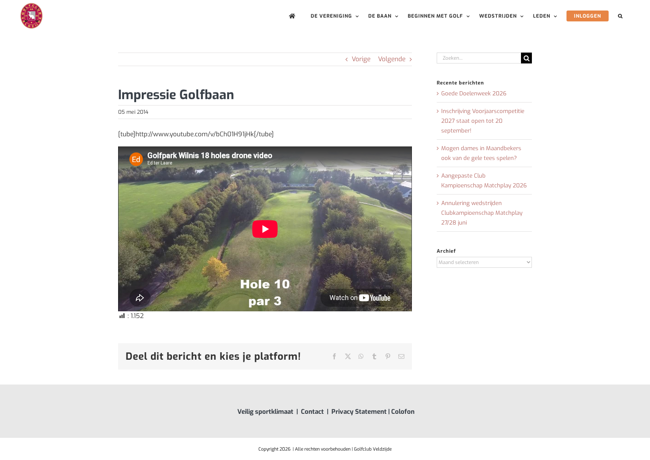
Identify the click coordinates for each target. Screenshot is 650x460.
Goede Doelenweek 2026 (473, 93)
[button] (620, 16)
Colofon (403, 411)
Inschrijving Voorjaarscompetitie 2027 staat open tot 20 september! (482, 120)
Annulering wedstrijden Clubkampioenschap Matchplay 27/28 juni (481, 212)
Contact (312, 411)
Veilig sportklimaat (265, 411)
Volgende (391, 59)
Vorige (361, 59)
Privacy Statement (359, 411)
